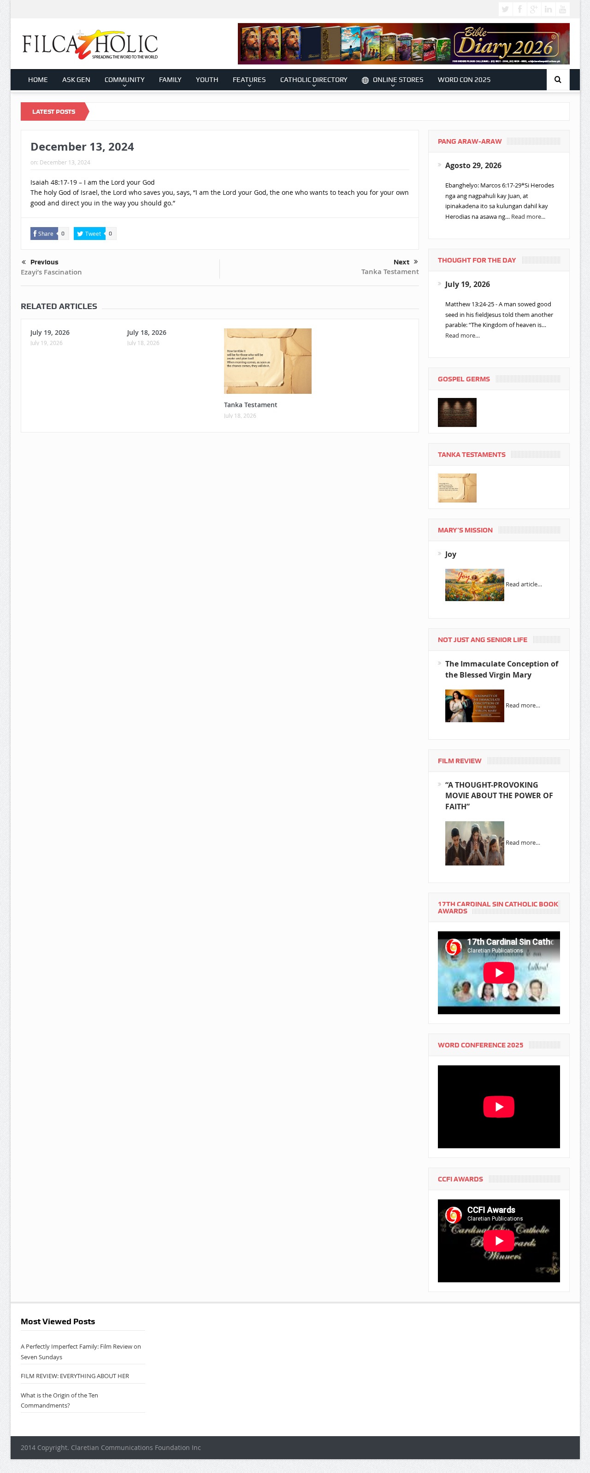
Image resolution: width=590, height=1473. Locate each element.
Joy (450, 554)
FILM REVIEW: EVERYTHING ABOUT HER (75, 1376)
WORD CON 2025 (464, 80)
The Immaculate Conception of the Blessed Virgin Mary (501, 669)
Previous (44, 262)
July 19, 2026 (50, 332)
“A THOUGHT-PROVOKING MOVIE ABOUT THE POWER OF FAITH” (499, 796)
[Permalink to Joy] (474, 584)
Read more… (462, 335)
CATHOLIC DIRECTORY (314, 80)
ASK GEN (76, 80)
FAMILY (170, 80)
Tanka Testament (390, 271)
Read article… (524, 584)
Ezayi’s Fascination (51, 272)
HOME (38, 80)
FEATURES (249, 80)
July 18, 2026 (146, 332)
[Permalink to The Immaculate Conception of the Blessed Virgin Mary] (474, 705)
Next (401, 262)
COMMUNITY (125, 80)
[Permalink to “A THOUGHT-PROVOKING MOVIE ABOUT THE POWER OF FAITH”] (474, 843)
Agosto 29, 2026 (473, 165)
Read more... (528, 216)
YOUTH (207, 80)
